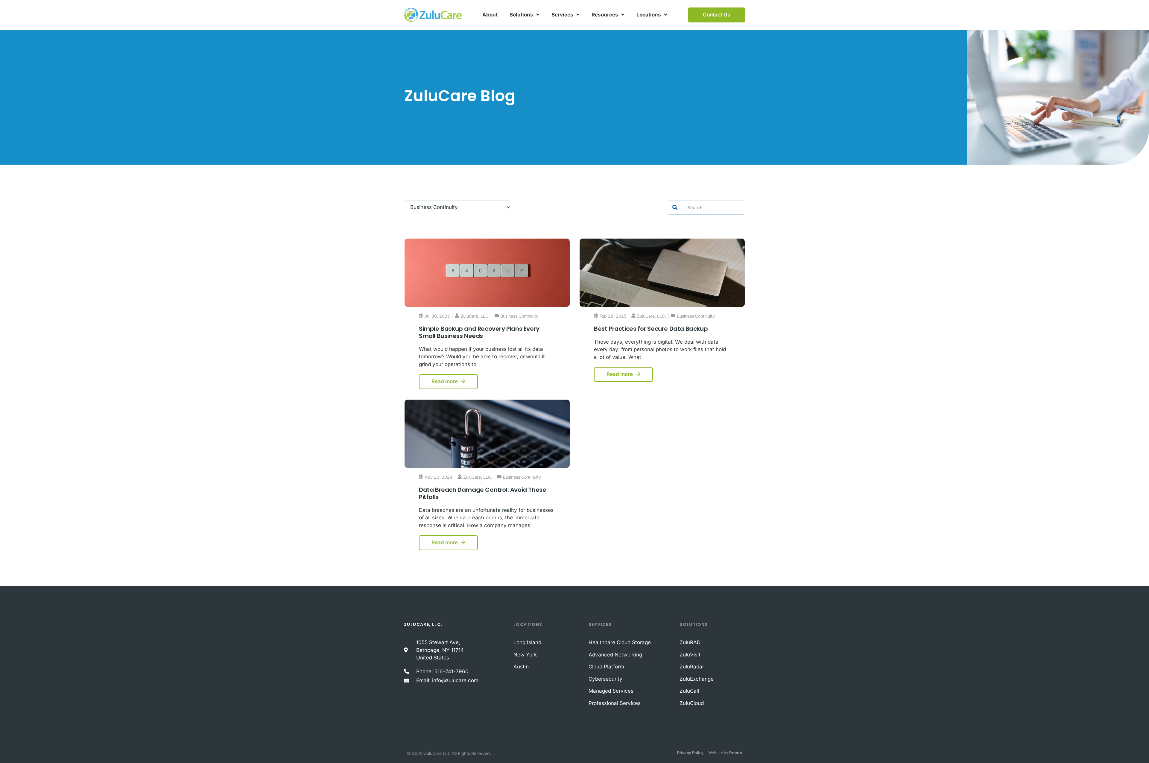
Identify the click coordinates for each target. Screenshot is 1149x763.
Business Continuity (519, 315)
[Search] (674, 207)
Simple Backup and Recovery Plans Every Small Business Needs (479, 332)
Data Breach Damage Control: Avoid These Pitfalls (482, 493)
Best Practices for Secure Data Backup (651, 328)
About (490, 15)
